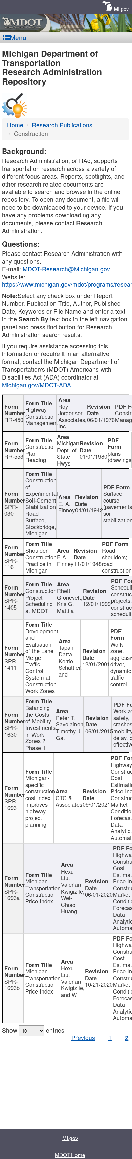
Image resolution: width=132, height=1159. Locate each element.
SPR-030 (11, 510)
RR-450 (13, 420)
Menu (18, 37)
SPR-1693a (12, 894)
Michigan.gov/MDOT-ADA (36, 385)
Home (15, 125)
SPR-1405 (11, 603)
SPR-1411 (11, 664)
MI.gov (121, 8)
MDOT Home (70, 1154)
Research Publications (62, 125)
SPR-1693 (11, 804)
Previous (83, 1037)
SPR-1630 (11, 730)
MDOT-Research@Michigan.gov (66, 269)
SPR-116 (11, 563)
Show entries (33, 1030)
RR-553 (13, 456)
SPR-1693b (12, 984)
